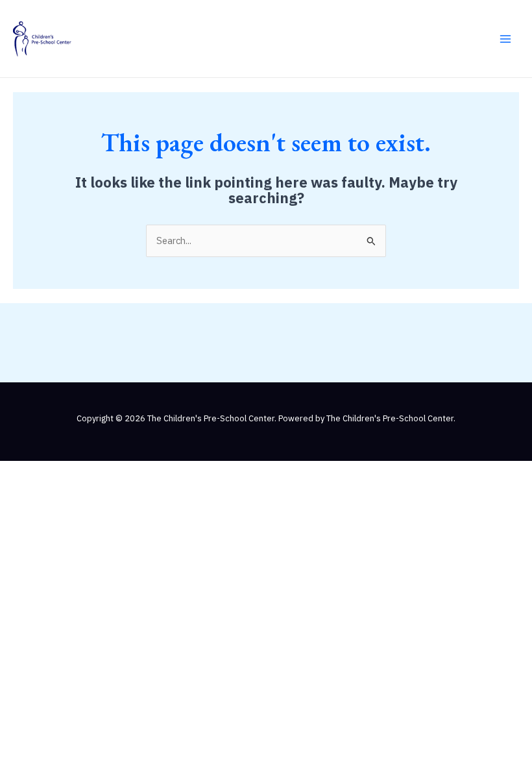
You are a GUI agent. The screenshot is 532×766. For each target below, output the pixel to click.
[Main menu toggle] (505, 39)
